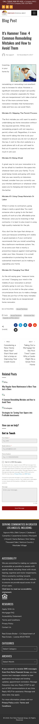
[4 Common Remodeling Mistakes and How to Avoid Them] (3, 395)
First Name (6, 438)
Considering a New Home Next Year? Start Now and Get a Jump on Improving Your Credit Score (10, 352)
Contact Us (6, 627)
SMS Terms (28, 474)
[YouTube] (7, 6)
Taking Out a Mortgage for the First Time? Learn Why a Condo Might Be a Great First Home (29, 353)
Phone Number (6, 454)
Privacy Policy (18, 474)
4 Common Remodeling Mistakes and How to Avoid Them (18, 401)
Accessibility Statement (12, 616)
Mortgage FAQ (8, 612)
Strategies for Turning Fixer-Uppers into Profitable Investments (17, 414)
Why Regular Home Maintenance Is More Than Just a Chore (19, 388)
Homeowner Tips (29, 315)
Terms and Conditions (11, 620)
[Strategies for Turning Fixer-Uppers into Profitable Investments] (7, 408)
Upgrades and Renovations (11, 318)
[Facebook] (11, 6)
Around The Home (22, 309)
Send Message (19, 508)
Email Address (7, 446)
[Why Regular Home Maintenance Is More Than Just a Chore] (5, 382)
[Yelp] (3, 6)
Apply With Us (8, 609)
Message (5, 487)
